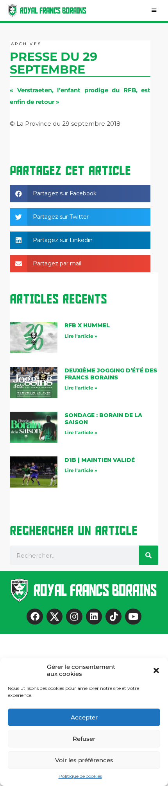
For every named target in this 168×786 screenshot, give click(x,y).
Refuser (84, 738)
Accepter (84, 717)
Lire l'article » (80, 336)
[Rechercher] (148, 555)
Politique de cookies (80, 776)
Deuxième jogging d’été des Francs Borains (110, 374)
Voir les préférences (84, 760)
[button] (156, 670)
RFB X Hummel (87, 325)
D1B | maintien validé (99, 459)
